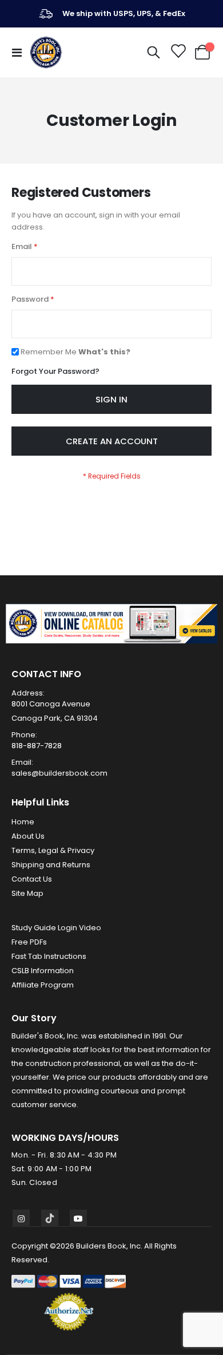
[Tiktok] (49, 1218)
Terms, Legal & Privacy (52, 850)
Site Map (27, 893)
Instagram (21, 1218)
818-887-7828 (36, 745)
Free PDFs (29, 942)
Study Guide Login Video (56, 927)
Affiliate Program (42, 984)
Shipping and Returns (50, 864)
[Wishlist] (177, 52)
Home (22, 821)
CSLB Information (42, 970)
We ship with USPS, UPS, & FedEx (123, 13)
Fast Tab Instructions (48, 956)
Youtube (78, 1218)
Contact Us (31, 879)
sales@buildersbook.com (59, 773)
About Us (28, 836)
